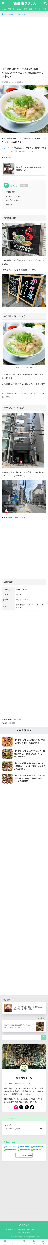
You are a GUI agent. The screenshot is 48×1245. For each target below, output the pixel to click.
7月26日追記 (10, 192)
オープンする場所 (12, 200)
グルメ (19, 9)
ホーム (3, 9)
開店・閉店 (28, 9)
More (24, 1155)
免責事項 (9, 1230)
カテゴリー (9, 1125)
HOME (25, 1225)
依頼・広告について (34, 1230)
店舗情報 (9, 204)
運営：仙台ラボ (24, 1233)
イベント (37, 9)
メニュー (14, 1243)
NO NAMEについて (13, 196)
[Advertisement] (24, 41)
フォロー (33, 1243)
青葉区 (12, 723)
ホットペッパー (8, 148)
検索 (43, 1037)
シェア (24, 1243)
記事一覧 (11, 9)
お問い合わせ (20, 1230)
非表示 (24, 185)
